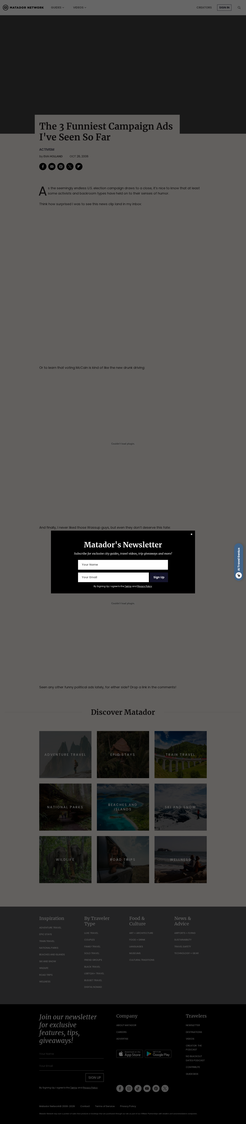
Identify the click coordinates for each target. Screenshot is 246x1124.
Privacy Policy (144, 586)
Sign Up (158, 577)
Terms (128, 586)
